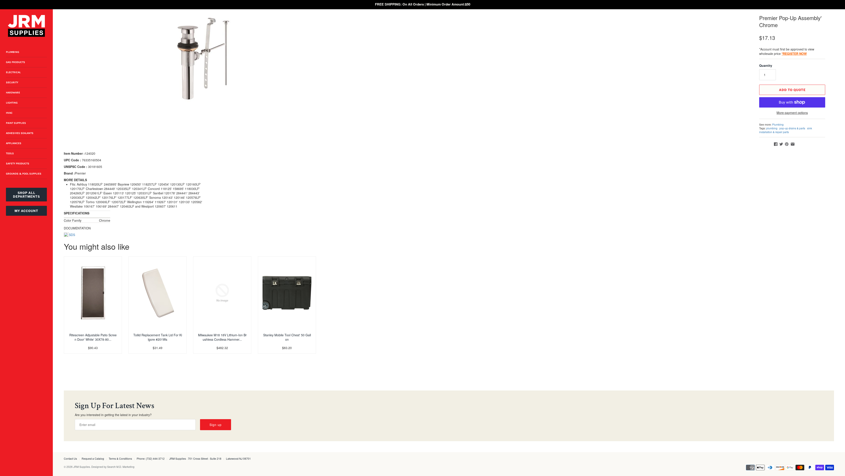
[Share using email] (792, 144)
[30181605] (202, 58)
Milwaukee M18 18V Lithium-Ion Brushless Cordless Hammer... (222, 337)
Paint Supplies (16, 123)
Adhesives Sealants (19, 133)
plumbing (771, 128)
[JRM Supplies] (26, 26)
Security (12, 82)
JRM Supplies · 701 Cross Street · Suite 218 (195, 458)
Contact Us (70, 458)
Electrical (13, 72)
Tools (10, 153)
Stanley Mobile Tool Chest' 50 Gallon (287, 337)
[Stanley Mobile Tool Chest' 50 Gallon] (287, 293)
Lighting (12, 102)
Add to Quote (792, 90)
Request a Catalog (93, 458)
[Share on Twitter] (781, 144)
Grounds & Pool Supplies (23, 173)
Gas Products (15, 62)
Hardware (13, 92)
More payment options (792, 113)
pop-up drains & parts (792, 128)
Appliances (13, 143)
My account (26, 211)
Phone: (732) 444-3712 (151, 458)
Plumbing (12, 52)
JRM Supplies (81, 467)
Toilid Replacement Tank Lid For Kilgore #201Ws (157, 337)
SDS (72, 234)
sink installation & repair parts (785, 130)
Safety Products (17, 163)
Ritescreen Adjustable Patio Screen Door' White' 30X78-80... (93, 337)
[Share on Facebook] (775, 144)
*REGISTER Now (794, 53)
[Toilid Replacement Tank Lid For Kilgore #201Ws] (157, 293)
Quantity (765, 65)
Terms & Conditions (120, 458)
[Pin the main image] (786, 144)
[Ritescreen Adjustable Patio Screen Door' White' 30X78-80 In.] (92, 293)
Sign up (215, 424)
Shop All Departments (26, 194)
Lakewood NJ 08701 (238, 458)
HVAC (9, 112)
